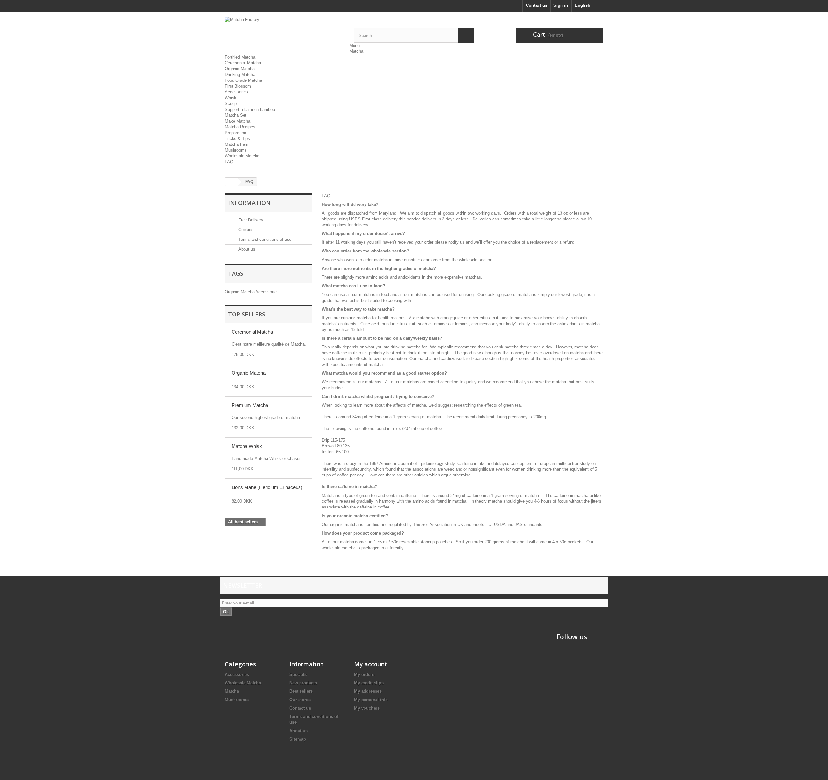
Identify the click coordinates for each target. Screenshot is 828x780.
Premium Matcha (250, 405)
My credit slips (369, 682)
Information (249, 203)
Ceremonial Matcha (243, 62)
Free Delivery (250, 220)
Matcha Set (235, 115)
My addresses (368, 691)
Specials (298, 674)
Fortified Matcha (240, 57)
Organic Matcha (240, 68)
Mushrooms (236, 150)
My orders (364, 674)
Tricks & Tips (237, 138)
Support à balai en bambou (250, 109)
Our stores (299, 699)
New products (303, 682)
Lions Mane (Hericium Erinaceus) (267, 487)
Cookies (245, 229)
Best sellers (301, 691)
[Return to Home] (231, 182)
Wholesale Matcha (242, 156)
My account (370, 664)
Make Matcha (237, 121)
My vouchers (367, 708)
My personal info (371, 699)
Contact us (536, 5)
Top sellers (246, 314)
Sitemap (297, 739)
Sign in (560, 5)
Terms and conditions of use (264, 239)
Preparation (235, 132)
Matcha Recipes (240, 126)
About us (246, 249)
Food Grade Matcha (243, 80)
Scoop (231, 103)
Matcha (356, 51)
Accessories (236, 92)
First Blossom (238, 86)
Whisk (230, 97)
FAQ (229, 161)
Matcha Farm (237, 144)
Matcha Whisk (247, 446)
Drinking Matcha (240, 74)
